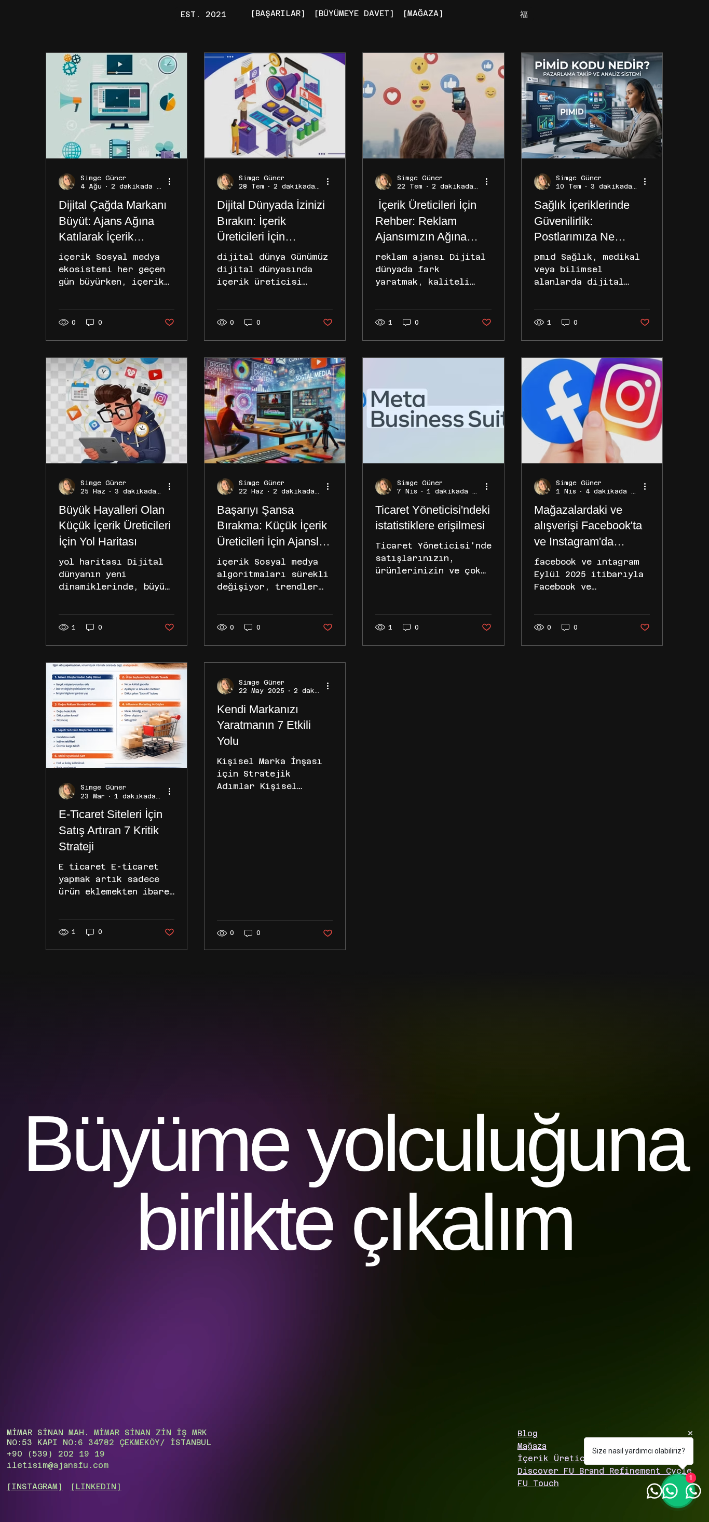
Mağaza (532, 1445)
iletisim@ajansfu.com (57, 1465)
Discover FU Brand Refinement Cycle (604, 1470)
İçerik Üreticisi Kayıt (574, 1458)
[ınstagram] (35, 1486)
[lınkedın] (96, 1486)
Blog (527, 1433)
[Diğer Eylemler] (173, 182)
